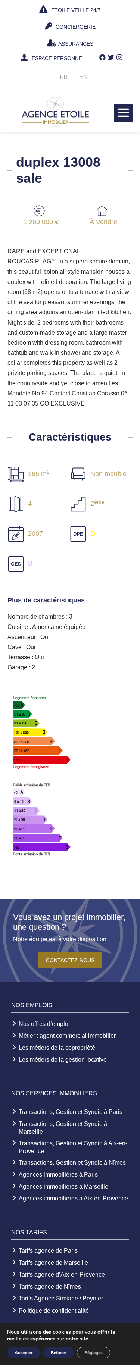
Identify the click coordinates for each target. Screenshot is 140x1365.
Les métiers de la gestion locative (63, 1059)
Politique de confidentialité (54, 1311)
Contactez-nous (70, 960)
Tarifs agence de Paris (48, 1250)
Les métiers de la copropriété (57, 1048)
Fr (64, 77)
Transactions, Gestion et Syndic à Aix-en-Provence (73, 1147)
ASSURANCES (75, 44)
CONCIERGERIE (75, 27)
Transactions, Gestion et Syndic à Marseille (63, 1128)
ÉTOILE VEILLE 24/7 (75, 10)
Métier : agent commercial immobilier (67, 1036)
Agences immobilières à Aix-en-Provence (73, 1198)
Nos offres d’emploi (44, 1024)
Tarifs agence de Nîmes (50, 1286)
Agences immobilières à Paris (58, 1174)
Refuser (58, 1353)
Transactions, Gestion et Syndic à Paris (70, 1112)
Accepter (24, 1353)
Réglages (93, 1353)
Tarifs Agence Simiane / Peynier (61, 1298)
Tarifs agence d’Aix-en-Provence (62, 1274)
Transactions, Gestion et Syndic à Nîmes (72, 1162)
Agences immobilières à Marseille (63, 1186)
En (83, 77)
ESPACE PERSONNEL (58, 59)
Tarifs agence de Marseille (53, 1262)
